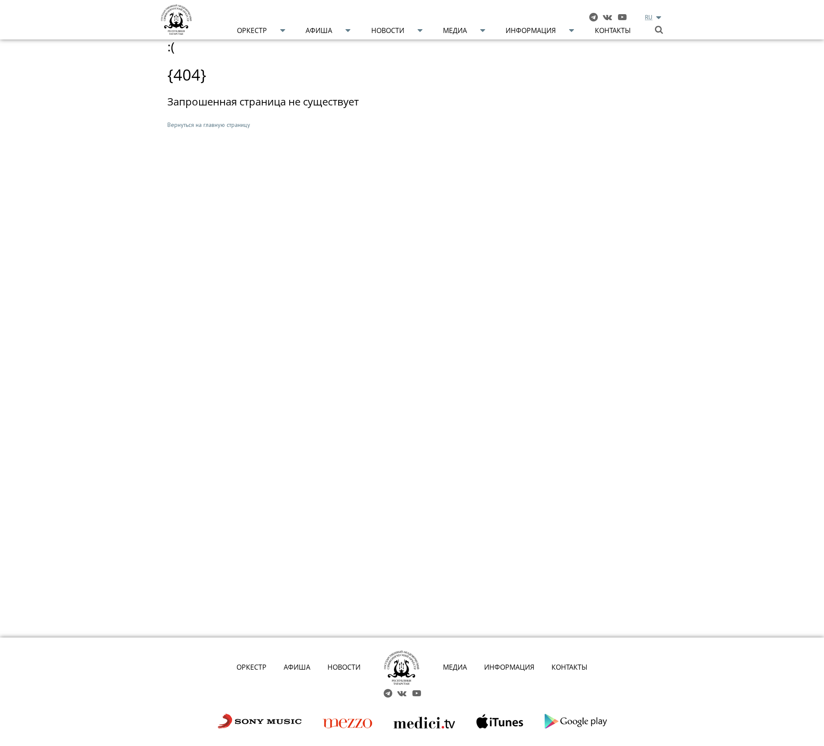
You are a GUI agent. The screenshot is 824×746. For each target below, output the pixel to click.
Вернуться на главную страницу (208, 125)
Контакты (613, 30)
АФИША (297, 667)
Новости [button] (387, 30)
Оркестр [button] (252, 30)
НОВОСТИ (343, 667)
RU (648, 17)
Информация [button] (531, 30)
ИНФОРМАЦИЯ (509, 667)
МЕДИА (455, 667)
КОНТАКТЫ (569, 667)
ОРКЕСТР (251, 667)
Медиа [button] (455, 30)
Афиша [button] (319, 30)
